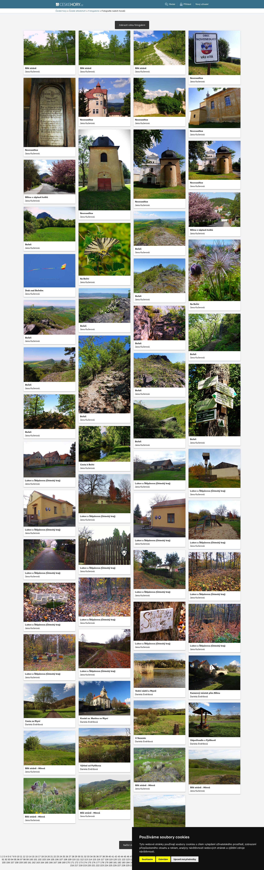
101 (35, 859)
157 (12, 862)
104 (48, 859)
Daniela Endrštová (144, 694)
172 (76, 862)
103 (44, 859)
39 (106, 856)
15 (33, 856)
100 (31, 859)
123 (128, 859)
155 (4, 862)
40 (109, 856)
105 (52, 859)
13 (27, 856)
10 (18, 856)
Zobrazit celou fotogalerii (132, 24)
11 (21, 856)
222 (98, 865)
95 (15, 859)
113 (86, 859)
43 (119, 856)
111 (78, 859)
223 (102, 865)
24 (61, 856)
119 (111, 859)
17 (39, 856)
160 (25, 862)
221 (93, 865)
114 (90, 859)
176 (93, 862)
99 (27, 859)
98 (24, 859)
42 (116, 856)
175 (89, 862)
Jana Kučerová (32, 71)
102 (40, 859)
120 (115, 859)
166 (51, 862)
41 (113, 856)
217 (76, 865)
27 (70, 856)
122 (123, 859)
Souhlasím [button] (147, 859)
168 (59, 862)
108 (65, 859)
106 (57, 859)
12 (24, 856)
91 (3, 859)
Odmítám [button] (163, 859)
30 (79, 856)
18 (42, 856)
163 (38, 862)
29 (76, 856)
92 (6, 859)
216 (72, 865)
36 (97, 856)
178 (102, 862)
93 (9, 859)
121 (119, 859)
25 (64, 856)
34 (91, 856)
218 (80, 865)
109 (70, 859)
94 (12, 859)
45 (125, 856)
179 (106, 862)
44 (122, 856)
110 (74, 859)
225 (110, 865)
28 (73, 856)
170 (68, 862)
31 (82, 856)
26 (67, 856)
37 (100, 856)
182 (119, 862)
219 (85, 865)
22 (54, 856)
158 (16, 862)
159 (21, 862)
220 (89, 865)
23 (58, 856)
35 (94, 856)
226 (115, 865)
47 (131, 856)
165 (46, 862)
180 (111, 862)
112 (82, 859)
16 (36, 856)
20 (48, 856)
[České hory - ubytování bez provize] (69, 4)
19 (45, 856)
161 (29, 862)
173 (81, 862)
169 (64, 862)
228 (123, 865)
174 (85, 862)
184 (128, 862)
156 (8, 862)
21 (51, 856)
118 (106, 859)
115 (94, 859)
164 (42, 862)
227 (119, 865)
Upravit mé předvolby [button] (185, 859)
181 (115, 862)
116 (98, 859)
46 (128, 856)
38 (103, 856)
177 (98, 862)
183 (123, 862)
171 (72, 862)
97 (21, 859)
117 (102, 859)
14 (30, 856)
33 (88, 856)
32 (85, 856)
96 (18, 859)
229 (128, 865)
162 (34, 862)
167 (55, 862)
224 (106, 865)
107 (61, 859)
